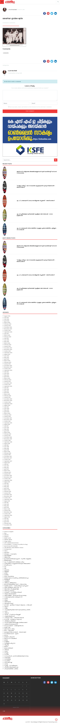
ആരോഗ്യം (7, 557)
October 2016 (7, 478)
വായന (6, 651)
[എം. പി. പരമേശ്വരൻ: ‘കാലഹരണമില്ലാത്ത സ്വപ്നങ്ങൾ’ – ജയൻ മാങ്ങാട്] (5, 201)
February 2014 (7, 523)
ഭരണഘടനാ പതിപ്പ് (9, 629)
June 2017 (6, 466)
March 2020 (7, 413)
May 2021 (6, 391)
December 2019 (8, 418)
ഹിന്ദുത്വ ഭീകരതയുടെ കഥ (11, 667)
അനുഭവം (6, 552)
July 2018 (6, 445)
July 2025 (6, 333)
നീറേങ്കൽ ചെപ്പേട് (8, 603)
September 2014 (8, 515)
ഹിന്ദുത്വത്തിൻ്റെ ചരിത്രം (11, 668)
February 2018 (7, 453)
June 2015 (6, 504)
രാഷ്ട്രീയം (6, 641)
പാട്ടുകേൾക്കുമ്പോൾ (9, 616)
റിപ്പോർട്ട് (6, 645)
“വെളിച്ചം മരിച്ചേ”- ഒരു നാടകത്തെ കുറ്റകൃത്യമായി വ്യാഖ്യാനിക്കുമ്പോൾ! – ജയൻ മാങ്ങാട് (36, 186)
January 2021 (7, 397)
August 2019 (7, 424)
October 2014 (7, 513)
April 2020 (6, 411)
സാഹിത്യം (7, 660)
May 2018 (6, 448)
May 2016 (6, 486)
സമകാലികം (7, 657)
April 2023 (6, 359)
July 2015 (6, 502)
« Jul (4, 711)
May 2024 (6, 341)
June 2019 (6, 427)
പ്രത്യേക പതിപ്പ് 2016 (10, 621)
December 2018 (8, 437)
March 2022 (7, 378)
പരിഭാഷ (6, 613)
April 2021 (6, 392)
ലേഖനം (6, 646)
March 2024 (7, 343)
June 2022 (6, 373)
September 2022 (8, 370)
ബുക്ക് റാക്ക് (7, 627)
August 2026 (7, 316)
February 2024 (7, 344)
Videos (6, 550)
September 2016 (8, 480)
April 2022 (6, 376)
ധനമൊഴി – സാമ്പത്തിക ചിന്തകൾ (13, 592)
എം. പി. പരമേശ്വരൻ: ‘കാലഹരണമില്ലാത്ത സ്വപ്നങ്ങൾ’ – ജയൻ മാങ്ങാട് (36, 201)
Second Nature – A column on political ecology (16, 544)
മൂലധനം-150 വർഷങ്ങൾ (10, 638)
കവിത (5, 573)
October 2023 (7, 351)
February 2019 (7, 434)
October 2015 (7, 497)
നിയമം (6, 600)
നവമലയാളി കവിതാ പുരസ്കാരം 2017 (13, 597)
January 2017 (7, 474)
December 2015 (8, 494)
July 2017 (6, 464)
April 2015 (6, 507)
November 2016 (8, 477)
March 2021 (7, 394)
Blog (5, 533)
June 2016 (6, 485)
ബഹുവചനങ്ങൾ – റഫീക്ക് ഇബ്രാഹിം (14, 625)
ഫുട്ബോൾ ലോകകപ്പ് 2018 (11, 624)
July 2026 (6, 317)
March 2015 (7, 509)
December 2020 (8, 399)
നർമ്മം (6, 608)
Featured (6, 536)
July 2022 (6, 371)
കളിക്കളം (6, 571)
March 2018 (7, 451)
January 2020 (7, 416)
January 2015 (7, 510)
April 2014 (6, 521)
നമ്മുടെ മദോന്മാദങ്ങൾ (10, 593)
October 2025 (7, 330)
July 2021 (6, 387)
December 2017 (8, 456)
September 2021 (8, 386)
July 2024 (6, 338)
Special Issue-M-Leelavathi (11, 546)
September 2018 (8, 442)
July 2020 (6, 407)
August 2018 (7, 443)
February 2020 (7, 415)
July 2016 (6, 483)
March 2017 (7, 470)
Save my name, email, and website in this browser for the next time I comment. (31, 107)
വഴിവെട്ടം (6, 649)
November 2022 (8, 367)
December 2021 (8, 383)
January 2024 (7, 346)
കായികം (6, 574)
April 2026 (6, 321)
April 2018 (6, 450)
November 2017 (8, 458)
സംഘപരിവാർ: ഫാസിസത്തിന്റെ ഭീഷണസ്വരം (16, 656)
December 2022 (8, 365)
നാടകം (6, 598)
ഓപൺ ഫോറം (8, 565)
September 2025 (8, 332)
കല (5, 568)
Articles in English (8, 531)
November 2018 (8, 438)
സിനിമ (6, 664)
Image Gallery (7, 541)
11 (7, 693)
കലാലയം (6, 570)
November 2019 (8, 419)
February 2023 (7, 362)
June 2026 (6, 319)
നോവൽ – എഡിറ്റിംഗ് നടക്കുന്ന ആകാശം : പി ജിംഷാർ (18, 605)
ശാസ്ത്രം (6, 652)
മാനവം (6, 635)
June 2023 (6, 356)
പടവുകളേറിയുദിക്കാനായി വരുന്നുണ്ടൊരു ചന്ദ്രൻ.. (17, 609)
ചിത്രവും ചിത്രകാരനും (10, 582)
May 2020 (6, 410)
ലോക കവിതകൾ (8, 648)
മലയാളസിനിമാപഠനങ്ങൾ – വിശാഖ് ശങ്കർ (15, 632)
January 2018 (7, 454)
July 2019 (6, 426)
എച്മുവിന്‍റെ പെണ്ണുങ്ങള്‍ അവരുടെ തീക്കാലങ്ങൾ (17, 563)
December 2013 (8, 525)
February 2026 (7, 324)
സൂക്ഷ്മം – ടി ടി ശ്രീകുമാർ (10, 665)
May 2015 (6, 505)
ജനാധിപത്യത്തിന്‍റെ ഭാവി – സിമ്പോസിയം (15, 584)
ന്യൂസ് (6, 606)
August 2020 (7, 405)
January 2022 (7, 381)
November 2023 (8, 349)
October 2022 (7, 368)
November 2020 (8, 400)
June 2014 (6, 520)
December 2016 (8, 475)
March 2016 (7, 489)
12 (11, 693)
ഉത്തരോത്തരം (8, 560)
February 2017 (7, 472)
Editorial (6, 535)
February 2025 (7, 336)
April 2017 (6, 469)
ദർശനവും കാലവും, (9, 590)
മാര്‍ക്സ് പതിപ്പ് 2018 (9, 637)
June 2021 (6, 389)
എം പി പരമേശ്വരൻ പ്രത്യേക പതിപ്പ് (14, 562)
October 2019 (7, 421)
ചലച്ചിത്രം (7, 581)
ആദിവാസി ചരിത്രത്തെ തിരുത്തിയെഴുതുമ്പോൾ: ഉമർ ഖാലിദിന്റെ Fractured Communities (37, 172)
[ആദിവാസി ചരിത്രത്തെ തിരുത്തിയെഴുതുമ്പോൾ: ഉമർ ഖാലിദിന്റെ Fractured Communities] (5, 173)
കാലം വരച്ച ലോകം (9, 576)
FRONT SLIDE (7, 538)
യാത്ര (6, 640)
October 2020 (7, 402)
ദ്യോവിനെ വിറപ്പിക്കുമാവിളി (11, 589)
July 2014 (6, 518)
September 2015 (8, 499)
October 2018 (7, 440)
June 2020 (6, 408)
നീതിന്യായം (7, 601)
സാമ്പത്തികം (7, 659)
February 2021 (7, 395)
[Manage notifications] (56, 719)
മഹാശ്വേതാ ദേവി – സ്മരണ (11, 633)
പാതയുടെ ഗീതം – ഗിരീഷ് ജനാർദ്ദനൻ (14, 617)
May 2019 (6, 429)
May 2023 (6, 357)
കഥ (5, 566)
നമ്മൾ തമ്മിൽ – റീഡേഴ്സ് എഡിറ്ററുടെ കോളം (15, 595)
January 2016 (7, 493)
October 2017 (7, 459)
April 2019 (6, 431)
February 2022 (7, 379)
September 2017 (8, 461)
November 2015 (8, 496)
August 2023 (7, 354)
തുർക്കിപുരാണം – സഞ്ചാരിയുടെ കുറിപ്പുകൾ (16, 585)
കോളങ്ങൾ (7, 579)
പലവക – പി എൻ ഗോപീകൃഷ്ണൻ (12, 614)
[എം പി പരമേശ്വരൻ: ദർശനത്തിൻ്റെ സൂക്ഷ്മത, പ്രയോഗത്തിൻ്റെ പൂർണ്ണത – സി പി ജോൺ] (5, 229)
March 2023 (7, 360)
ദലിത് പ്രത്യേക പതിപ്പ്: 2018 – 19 (12, 587)
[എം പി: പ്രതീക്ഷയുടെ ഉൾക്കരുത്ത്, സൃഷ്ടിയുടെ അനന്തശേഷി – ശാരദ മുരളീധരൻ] (5, 215)
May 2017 (6, 467)
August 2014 (7, 517)
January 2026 (7, 325)
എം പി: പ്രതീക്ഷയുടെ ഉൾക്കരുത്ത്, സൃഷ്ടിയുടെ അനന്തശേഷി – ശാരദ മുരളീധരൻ (35, 215)
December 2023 (8, 348)
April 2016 (6, 488)
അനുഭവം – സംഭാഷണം (10, 554)
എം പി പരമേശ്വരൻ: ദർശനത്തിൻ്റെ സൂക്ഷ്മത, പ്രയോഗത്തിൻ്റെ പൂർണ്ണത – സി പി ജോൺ (37, 229)
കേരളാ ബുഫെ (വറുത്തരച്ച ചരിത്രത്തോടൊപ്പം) (16, 578)
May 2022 (6, 375)
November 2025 (8, 328)
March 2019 (7, 432)
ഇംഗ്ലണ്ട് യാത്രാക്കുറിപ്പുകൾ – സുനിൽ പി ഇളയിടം (17, 558)
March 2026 (7, 322)
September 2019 (8, 423)
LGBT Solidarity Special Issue (11, 542)
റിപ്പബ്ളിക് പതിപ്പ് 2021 (9, 643)
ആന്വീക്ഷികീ (7, 555)
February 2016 (7, 491)
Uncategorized (7, 549)
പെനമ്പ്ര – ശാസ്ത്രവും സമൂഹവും (13, 619)
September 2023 (8, 352)
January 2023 (7, 364)
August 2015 (7, 501)
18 (7, 696)
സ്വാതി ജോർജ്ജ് (12, 9)
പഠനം (5, 611)
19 (11, 696)
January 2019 (7, 435)
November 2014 (8, 512)
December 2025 (8, 327)
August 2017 (7, 462)
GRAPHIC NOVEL (8, 539)
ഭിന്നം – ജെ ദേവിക (9, 630)
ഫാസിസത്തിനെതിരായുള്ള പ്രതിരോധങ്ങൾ (15, 622)
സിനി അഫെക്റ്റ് (8, 662)
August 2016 (7, 481)
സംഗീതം (6, 654)
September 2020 (8, 403)
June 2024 (6, 340)
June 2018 (6, 446)
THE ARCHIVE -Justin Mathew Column (13, 547)
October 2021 (7, 384)
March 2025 (7, 335)
